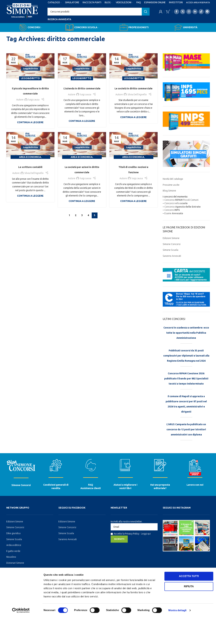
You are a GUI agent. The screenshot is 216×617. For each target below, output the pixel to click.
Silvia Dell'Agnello (137, 94)
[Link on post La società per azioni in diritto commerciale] (82, 144)
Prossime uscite (171, 184)
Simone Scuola (170, 250)
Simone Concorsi (171, 244)
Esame (173, 213)
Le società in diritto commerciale (133, 88)
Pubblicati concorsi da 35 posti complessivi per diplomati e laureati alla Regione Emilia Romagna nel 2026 (186, 355)
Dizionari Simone (15, 562)
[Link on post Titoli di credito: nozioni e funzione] (133, 144)
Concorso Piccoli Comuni (181, 199)
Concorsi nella (175, 203)
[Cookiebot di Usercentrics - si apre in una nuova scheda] (21, 610)
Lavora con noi (195, 484)
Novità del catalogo (173, 178)
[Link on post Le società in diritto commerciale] (133, 65)
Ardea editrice (13, 545)
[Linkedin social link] (195, 11)
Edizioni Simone (171, 238)
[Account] (160, 11)
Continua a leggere (30, 122)
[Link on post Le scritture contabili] (30, 144)
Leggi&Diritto (30, 78)
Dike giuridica (13, 533)
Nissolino (11, 557)
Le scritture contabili (30, 167)
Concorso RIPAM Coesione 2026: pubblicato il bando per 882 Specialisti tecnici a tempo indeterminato (186, 378)
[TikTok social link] (201, 11)
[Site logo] (22, 13)
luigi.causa (33, 99)
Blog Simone (169, 190)
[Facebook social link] (176, 11)
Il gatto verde (13, 551)
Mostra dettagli (177, 610)
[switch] (95, 610)
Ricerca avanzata (59, 19)
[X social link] (182, 11)
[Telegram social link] (207, 11)
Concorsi (172, 210)
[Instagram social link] (188, 11)
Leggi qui (146, 533)
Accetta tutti (189, 576)
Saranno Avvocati (172, 256)
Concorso (182, 206)
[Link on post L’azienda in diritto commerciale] (82, 65)
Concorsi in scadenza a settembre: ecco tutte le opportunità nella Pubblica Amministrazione (186, 332)
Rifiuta (189, 586)
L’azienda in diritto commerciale (82, 88)
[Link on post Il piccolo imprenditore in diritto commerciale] (30, 65)
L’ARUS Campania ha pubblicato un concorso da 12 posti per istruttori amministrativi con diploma (186, 429)
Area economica (30, 157)
